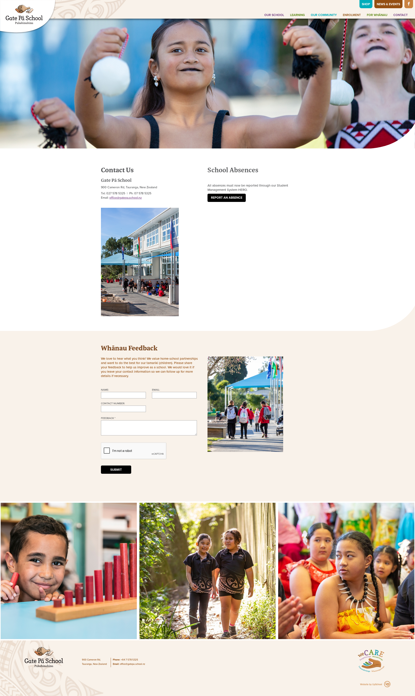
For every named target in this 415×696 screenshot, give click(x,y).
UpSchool (377, 684)
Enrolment (352, 15)
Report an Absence (226, 198)
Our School (274, 15)
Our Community (324, 15)
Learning (297, 15)
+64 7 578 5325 (129, 659)
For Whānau (377, 15)
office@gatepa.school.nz (132, 664)
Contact (400, 15)
